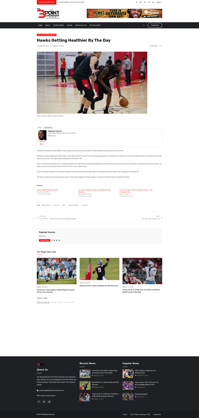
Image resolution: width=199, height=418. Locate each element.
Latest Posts (48, 127)
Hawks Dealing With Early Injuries (47, 190)
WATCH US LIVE (80, 25)
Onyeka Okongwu (73, 205)
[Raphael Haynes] (42, 135)
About (47, 25)
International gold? (141, 394)
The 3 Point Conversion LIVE (140, 414)
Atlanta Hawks (46, 205)
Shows (69, 25)
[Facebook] (41, 144)
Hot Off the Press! (44, 35)
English (159, 2)
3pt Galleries (95, 25)
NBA (54, 35)
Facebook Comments (57, 302)
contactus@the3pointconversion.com (51, 390)
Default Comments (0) (43, 302)
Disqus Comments (69, 302)
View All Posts (44, 240)
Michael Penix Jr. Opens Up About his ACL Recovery (99, 286)
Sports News (58, 25)
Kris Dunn (56, 205)
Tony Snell (85, 205)
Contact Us (155, 25)
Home (40, 25)
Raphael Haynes (44, 46)
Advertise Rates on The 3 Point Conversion (71, 2)
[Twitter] (43, 144)
